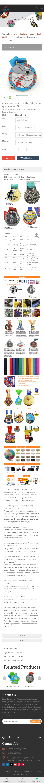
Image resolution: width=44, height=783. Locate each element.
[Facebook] (3, 764)
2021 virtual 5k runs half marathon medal (30, 686)
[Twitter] (11, 764)
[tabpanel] (22, 19)
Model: (4, 115)
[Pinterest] (22, 764)
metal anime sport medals (13, 656)
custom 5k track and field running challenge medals (14, 686)
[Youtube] (15, 764)
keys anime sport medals (13, 652)
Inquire (9, 158)
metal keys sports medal (13, 660)
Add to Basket (29, 158)
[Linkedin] (7, 764)
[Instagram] (19, 764)
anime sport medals (11, 648)
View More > (6, 715)
